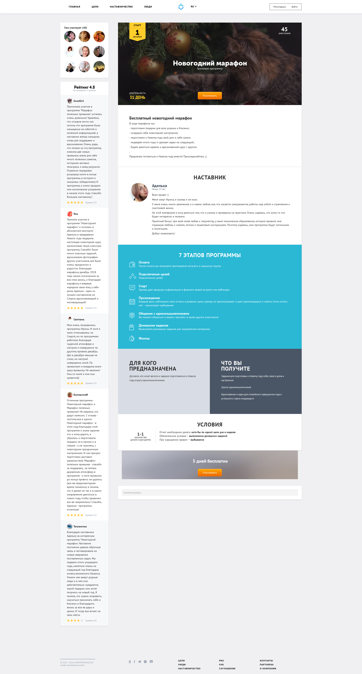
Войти (295, 6)
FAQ (221, 665)
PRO (221, 661)
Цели (95, 6)
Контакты (266, 661)
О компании (268, 669)
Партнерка (267, 665)
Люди (148, 6)
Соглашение (227, 669)
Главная (74, 6)
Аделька (159, 185)
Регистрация (279, 6)
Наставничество (121, 6)
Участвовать (210, 95)
